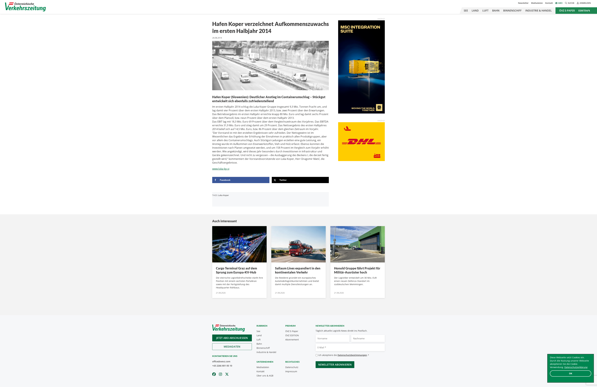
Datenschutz (291, 367)
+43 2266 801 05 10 (222, 365)
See (466, 10)
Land (475, 10)
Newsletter (523, 3)
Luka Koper (223, 195)
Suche (571, 3)
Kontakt (549, 3)
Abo (560, 3)
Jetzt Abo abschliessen (232, 338)
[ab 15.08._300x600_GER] (361, 66)
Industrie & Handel (538, 10)
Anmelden (585, 3)
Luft (485, 10)
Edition (584, 10)
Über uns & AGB (265, 375)
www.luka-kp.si (220, 169)
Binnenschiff (512, 10)
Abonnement (292, 339)
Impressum (291, 371)
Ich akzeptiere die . (343, 355)
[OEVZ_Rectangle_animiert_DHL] (361, 141)
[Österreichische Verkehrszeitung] (25, 6)
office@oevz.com (221, 361)
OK (570, 373)
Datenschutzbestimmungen (352, 355)
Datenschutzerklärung (576, 367)
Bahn (496, 10)
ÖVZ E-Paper (567, 10)
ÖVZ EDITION (292, 335)
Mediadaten (537, 3)
